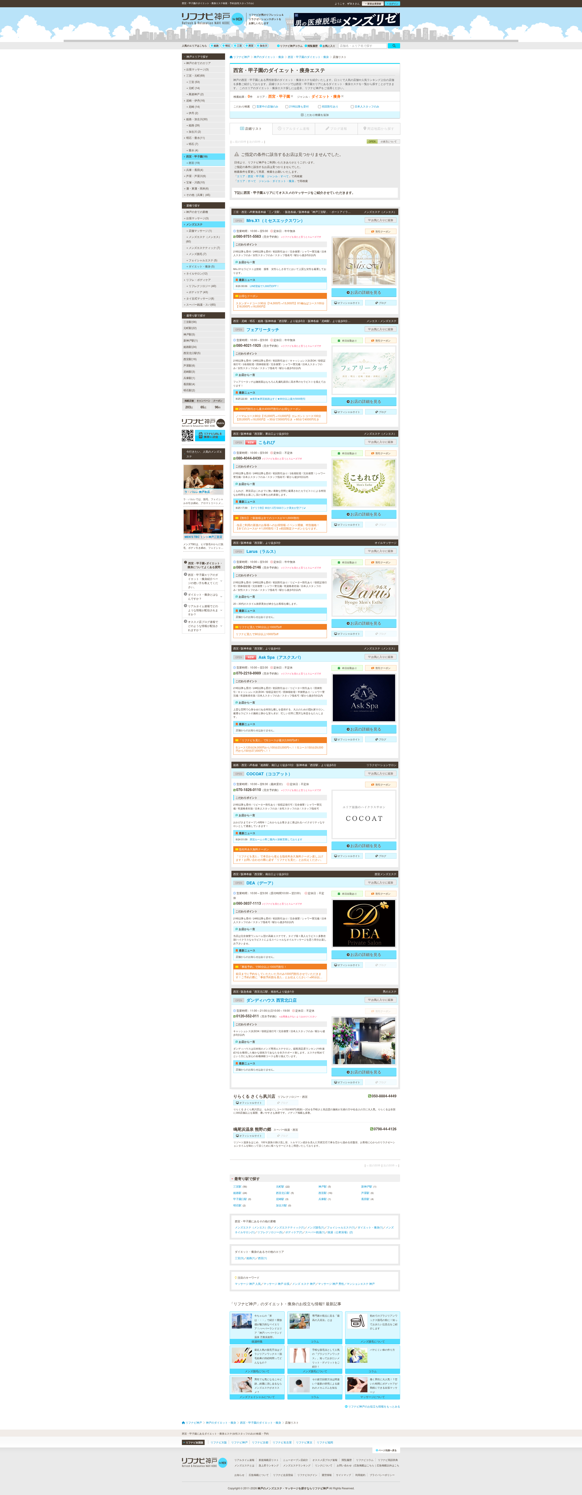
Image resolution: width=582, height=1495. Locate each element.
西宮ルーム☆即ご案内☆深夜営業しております (276, 839)
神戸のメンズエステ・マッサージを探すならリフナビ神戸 (293, 1488)
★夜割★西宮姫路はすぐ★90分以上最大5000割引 (278, 398)
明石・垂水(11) (195, 138)
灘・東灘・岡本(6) (197, 188)
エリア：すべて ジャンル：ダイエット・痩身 (265, 181)
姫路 (216, 45)
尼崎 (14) (194, 106)
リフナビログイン (307, 1475)
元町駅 (280, 1186)
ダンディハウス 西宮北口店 (266, 1000)
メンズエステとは (244, 1465)
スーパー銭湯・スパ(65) (201, 304)
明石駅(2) (189, 390)
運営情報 (327, 1475)
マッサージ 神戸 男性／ (332, 1283)
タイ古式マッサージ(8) (200, 298)
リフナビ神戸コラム (291, 45)
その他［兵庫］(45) (198, 195)
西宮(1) (262, 1258)
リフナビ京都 (260, 1442)
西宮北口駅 (283, 1193)
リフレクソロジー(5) (270, 1232)
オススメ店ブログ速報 (324, 1460)
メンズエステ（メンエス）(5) (253, 1227)
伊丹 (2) (193, 113)
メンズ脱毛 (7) (197, 254)
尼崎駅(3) (189, 371)
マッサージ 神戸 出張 (276, 1283)
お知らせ (239, 1475)
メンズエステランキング (297, 1465)
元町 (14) (194, 88)
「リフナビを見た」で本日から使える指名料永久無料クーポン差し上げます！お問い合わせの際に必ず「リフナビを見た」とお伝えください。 (279, 858)
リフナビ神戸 (239, 1442)
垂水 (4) (193, 150)
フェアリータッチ (257, 329)
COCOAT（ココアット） (263, 774)
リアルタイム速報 (244, 1460)
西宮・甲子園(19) (197, 156)
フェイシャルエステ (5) (203, 260)
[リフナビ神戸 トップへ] (213, 19)
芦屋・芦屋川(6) (196, 176)
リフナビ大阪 (219, 1442)
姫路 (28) (194, 125)
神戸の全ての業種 (197, 212)
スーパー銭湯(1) (315, 1232)
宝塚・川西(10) (195, 182)
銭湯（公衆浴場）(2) (340, 1232)
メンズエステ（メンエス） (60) (203, 239)
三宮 (239, 45)
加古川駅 (281, 1205)
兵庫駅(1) (189, 378)
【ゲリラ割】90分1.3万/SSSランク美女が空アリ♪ (278, 507)
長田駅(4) (189, 384)
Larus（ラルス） (256, 551)
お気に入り (329, 45)
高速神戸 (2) (196, 94)
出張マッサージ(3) (197, 69)
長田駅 (365, 1199)
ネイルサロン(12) (197, 273)
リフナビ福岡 (325, 1442)
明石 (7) (193, 144)
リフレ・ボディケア (198, 280)
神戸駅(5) (189, 334)
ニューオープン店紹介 (295, 1460)
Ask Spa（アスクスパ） (269, 657)
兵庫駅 (323, 1199)
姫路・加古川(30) (197, 119)
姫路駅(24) (190, 347)
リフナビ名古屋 (282, 1442)
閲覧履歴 (313, 45)
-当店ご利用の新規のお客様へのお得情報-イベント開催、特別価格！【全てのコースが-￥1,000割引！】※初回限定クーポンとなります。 (277, 526)
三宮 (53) (194, 82)
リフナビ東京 (304, 1442)
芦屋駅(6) (189, 365)
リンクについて (323, 1465)
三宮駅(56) (190, 322)
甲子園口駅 (240, 1199)
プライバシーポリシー (382, 1475)
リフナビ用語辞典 (388, 1460)
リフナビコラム (365, 1460)
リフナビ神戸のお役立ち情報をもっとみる (374, 1406)
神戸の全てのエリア (198, 63)
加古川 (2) (195, 131)
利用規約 (360, 1475)
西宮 (250, 45)
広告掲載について (259, 1475)
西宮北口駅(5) (192, 353)
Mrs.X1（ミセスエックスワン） (270, 220)
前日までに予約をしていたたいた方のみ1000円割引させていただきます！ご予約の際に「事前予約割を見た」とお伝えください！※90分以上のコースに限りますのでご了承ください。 (279, 975)
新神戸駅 (366, 1186)
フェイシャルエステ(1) (341, 1227)
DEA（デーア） (255, 883)
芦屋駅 (365, 1193)
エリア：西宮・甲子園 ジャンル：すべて (263, 176)
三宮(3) (239, 1258)
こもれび (255, 442)
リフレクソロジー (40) (202, 286)
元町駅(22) (190, 328)
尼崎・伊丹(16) (195, 100)
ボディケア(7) (293, 1232)
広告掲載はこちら (364, 1465)
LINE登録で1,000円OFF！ (264, 286)
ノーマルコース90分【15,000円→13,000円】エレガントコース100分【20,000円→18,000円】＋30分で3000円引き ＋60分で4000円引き (278, 417)
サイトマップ (343, 1475)
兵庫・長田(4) (194, 170)
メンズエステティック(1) (289, 1227)
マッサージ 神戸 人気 (248, 1283)
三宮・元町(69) (195, 75)
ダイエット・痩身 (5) (202, 266)
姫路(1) (250, 1258)
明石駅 (237, 1205)
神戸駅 (323, 1186)
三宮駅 (237, 1186)
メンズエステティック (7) (204, 248)
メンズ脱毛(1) (315, 1227)
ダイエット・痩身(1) (370, 1227)
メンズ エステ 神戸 (303, 1283)
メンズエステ (194, 224)
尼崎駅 (280, 1199)
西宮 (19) (194, 163)
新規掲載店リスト (269, 1460)
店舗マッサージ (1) (200, 230)
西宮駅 (323, 1193)
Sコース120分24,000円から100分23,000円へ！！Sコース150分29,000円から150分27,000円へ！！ (279, 749)
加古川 (263, 45)
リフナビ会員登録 (283, 1475)
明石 (227, 45)
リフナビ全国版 (194, 1442)
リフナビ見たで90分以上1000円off (257, 634)
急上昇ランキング (269, 1465)
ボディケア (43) (198, 292)
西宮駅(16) (190, 359)
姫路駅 (237, 1193)
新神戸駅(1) (190, 340)
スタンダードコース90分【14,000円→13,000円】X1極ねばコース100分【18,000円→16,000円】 (280, 305)
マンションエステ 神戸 (361, 1283)
